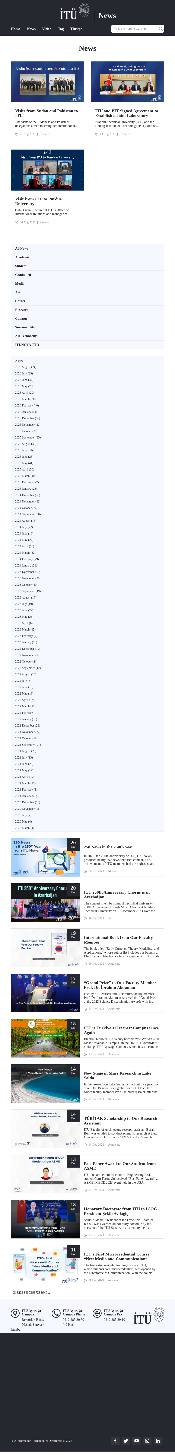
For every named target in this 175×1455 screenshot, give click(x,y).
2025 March (25, 476)
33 (21, 1292)
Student (20, 266)
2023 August (25, 597)
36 (32, 1292)
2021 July (24, 757)
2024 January (26, 565)
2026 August (25, 367)
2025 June (24, 456)
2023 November (28, 578)
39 (42, 1292)
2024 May (24, 540)
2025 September (28, 437)
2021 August (25, 751)
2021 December (27, 725)
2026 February (27, 405)
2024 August (25, 520)
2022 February (26, 712)
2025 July (24, 450)
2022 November (28, 655)
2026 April (24, 392)
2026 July (24, 373)
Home (15, 29)
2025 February (27, 482)
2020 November (28, 808)
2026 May (24, 386)
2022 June (24, 687)
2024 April (24, 546)
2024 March (25, 552)
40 (45, 1292)
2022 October (26, 661)
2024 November (28, 501)
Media (19, 283)
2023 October (26, 584)
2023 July (24, 604)
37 (35, 1292)
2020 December (27, 802)
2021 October (26, 738)
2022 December (27, 648)
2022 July (23, 680)
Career (20, 301)
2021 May (24, 770)
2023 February (26, 636)
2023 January (26, 642)
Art (17, 292)
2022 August (25, 674)
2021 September (28, 744)
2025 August (25, 444)
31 (15, 1292)
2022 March (25, 706)
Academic (22, 257)
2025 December (27, 418)
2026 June (24, 380)
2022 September (28, 668)
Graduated (23, 275)
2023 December (27, 572)
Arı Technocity (26, 336)
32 (18, 1292)
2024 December (27, 495)
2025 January (26, 488)
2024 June (24, 533)
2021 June (24, 764)
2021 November (28, 732)
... (12, 1292)
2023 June (24, 610)
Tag (61, 29)
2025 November (28, 424)
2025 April (24, 469)
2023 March (25, 629)
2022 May (24, 693)
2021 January (26, 796)
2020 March (24, 828)
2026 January (26, 412)
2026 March (25, 399)
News (31, 29)
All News (21, 248)
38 (39, 1292)
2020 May (23, 821)
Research (22, 310)
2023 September (28, 591)
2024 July (24, 527)
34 (25, 1292)
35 (28, 1292)
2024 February (27, 559)
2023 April (24, 623)
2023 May (24, 616)
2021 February (27, 789)
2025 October (26, 431)
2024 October (26, 508)
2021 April (24, 776)
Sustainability (25, 327)
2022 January (26, 719)
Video (46, 29)
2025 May (24, 463)
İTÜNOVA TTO (27, 345)
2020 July (23, 815)
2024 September (28, 514)
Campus (21, 318)
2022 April (24, 700)
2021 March (25, 783)
